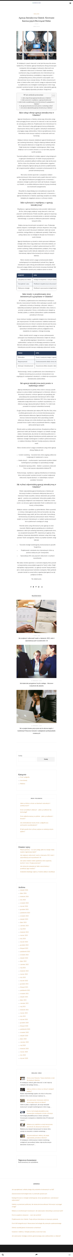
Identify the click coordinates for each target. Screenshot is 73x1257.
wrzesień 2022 (24, 955)
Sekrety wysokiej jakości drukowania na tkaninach (26, 1227)
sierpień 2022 (24, 958)
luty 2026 (23, 900)
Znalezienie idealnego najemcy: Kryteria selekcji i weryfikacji (37, 872)
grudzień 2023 (24, 909)
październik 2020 (25, 1029)
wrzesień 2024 (24, 903)
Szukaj (20, 755)
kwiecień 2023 (24, 932)
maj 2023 (23, 929)
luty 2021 (23, 1016)
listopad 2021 (24, 987)
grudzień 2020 (24, 1022)
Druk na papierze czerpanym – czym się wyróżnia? (26, 1215)
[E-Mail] (42, 587)
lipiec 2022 (23, 961)
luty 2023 (23, 938)
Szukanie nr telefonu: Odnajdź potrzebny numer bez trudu (29, 1232)
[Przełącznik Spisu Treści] (52, 95)
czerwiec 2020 (24, 1042)
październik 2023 (25, 912)
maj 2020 (23, 1045)
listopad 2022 (24, 948)
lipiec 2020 (23, 1039)
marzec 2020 (24, 1052)
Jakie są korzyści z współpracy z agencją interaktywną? (36, 100)
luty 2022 (23, 977)
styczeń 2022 (24, 980)
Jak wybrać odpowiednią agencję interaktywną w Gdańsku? (36, 107)
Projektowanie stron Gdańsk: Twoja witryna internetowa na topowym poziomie (35, 1219)
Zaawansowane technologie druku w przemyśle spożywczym (29, 1193)
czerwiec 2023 (24, 925)
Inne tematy (23, 780)
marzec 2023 (24, 935)
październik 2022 (25, 951)
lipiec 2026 (23, 893)
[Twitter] (33, 587)
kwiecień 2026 (24, 896)
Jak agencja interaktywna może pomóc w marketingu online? (36, 105)
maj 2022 (23, 967)
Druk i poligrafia (24, 777)
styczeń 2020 (24, 1058)
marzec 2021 (24, 1013)
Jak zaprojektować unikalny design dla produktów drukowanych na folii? (33, 1189)
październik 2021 (25, 990)
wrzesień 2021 (24, 993)
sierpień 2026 (24, 890)
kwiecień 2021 (24, 1010)
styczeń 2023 (24, 942)
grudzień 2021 (24, 984)
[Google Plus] (39, 587)
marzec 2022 (24, 974)
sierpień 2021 (24, 997)
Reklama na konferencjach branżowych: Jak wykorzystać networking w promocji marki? (37, 1211)
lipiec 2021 (23, 1000)
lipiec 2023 (23, 922)
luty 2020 (23, 1055)
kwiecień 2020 (24, 1048)
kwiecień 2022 (24, 971)
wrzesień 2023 (24, 916)
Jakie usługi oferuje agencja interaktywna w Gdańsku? (36, 98)
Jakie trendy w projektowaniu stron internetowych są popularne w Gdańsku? (36, 103)
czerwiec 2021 (24, 1003)
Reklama (36, 13)
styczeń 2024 (24, 906)
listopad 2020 (24, 1026)
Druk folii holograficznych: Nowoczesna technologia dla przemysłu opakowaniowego (36, 1223)
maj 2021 (23, 1006)
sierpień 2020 (24, 1035)
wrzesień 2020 (24, 1032)
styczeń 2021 (24, 1019)
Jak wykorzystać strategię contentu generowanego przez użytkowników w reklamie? (36, 1236)
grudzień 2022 (24, 945)
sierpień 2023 (24, 919)
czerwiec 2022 (24, 964)
